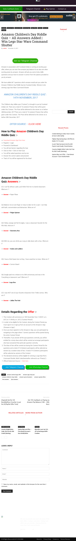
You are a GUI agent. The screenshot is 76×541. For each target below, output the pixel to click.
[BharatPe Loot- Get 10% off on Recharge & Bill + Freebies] (42, 423)
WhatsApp (37, 529)
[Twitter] (71, 520)
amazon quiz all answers (25, 377)
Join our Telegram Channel (25, 61)
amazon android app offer (14, 374)
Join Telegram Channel (14, 367)
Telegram (29, 529)
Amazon (4, 28)
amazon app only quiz (29, 374)
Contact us (62, 9)
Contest (40, 28)
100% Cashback (6, 427)
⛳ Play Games (49, 9)
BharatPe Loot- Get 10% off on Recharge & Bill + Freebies (41, 431)
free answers (5, 379)
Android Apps (27, 28)
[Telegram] (67, 520)
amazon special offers (40, 377)
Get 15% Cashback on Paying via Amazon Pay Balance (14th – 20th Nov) (38, 402)
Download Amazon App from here (14, 140)
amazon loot (10, 28)
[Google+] (58, 520)
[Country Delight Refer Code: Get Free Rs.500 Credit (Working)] (8, 423)
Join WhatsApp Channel (38, 367)
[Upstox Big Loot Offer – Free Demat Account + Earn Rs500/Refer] (25, 423)
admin (5, 48)
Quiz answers (14, 379)
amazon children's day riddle (9, 377)
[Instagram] (62, 520)
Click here (34, 124)
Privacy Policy (47, 539)
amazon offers (18, 28)
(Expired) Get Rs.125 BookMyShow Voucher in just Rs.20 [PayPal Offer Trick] (11, 402)
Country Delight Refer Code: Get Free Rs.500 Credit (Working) (7, 431)
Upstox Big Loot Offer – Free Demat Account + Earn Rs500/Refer (24, 431)
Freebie (4, 30)
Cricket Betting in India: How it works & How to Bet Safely (63, 135)
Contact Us (24, 531)
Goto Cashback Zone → (11, 9)
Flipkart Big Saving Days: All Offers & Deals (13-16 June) (63, 140)
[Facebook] (53, 520)
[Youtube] (53, 524)
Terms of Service (65, 539)
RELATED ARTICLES (16, 413)
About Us (39, 539)
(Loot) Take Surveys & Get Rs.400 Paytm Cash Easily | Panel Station (62, 145)
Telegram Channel (32, 9)
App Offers (34, 28)
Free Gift (46, 28)
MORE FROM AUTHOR (33, 413)
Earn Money (21, 427)
